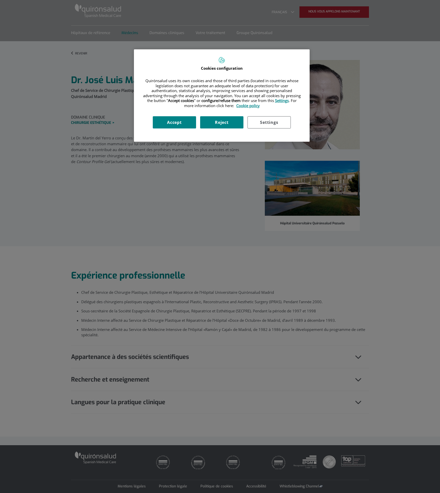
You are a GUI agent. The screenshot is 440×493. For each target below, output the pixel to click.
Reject (222, 122)
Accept (174, 122)
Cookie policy (248, 105)
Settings (269, 122)
